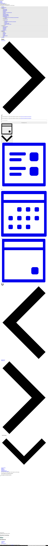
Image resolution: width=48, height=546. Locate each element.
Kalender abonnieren (4, 435)
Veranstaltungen (4, 7)
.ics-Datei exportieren (4, 470)
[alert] (24, 116)
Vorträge (4, 29)
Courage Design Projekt (7, 24)
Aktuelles (3, 6)
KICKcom (5, 22)
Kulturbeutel (5, 10)
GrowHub (4, 13)
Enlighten (12, 544)
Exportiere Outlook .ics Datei (5, 471)
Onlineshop (3, 30)
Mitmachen (4, 33)
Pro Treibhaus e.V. (4, 543)
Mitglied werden (5, 35)
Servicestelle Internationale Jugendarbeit (10, 21)
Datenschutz (3, 541)
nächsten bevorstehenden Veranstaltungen (25, 116)
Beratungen (4, 27)
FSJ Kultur (4, 11)
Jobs (3, 36)
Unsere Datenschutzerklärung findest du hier (40, 545)
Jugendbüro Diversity (6, 15)
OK (28, 545)
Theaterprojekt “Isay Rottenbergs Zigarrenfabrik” (11, 17)
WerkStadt (5, 20)
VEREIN (4, 32)
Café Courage (5, 9)
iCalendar (2, 468)
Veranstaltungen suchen (24, 122)
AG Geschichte (5, 16)
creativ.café (6, 19)
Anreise (4, 34)
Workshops (4, 28)
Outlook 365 (2, 469)
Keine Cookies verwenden (32, 545)
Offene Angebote (5, 26)
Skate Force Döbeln (5, 14)
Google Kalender (3, 467)
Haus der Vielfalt (6, 23)
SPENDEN (3, 37)
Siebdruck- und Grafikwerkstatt (7, 12)
